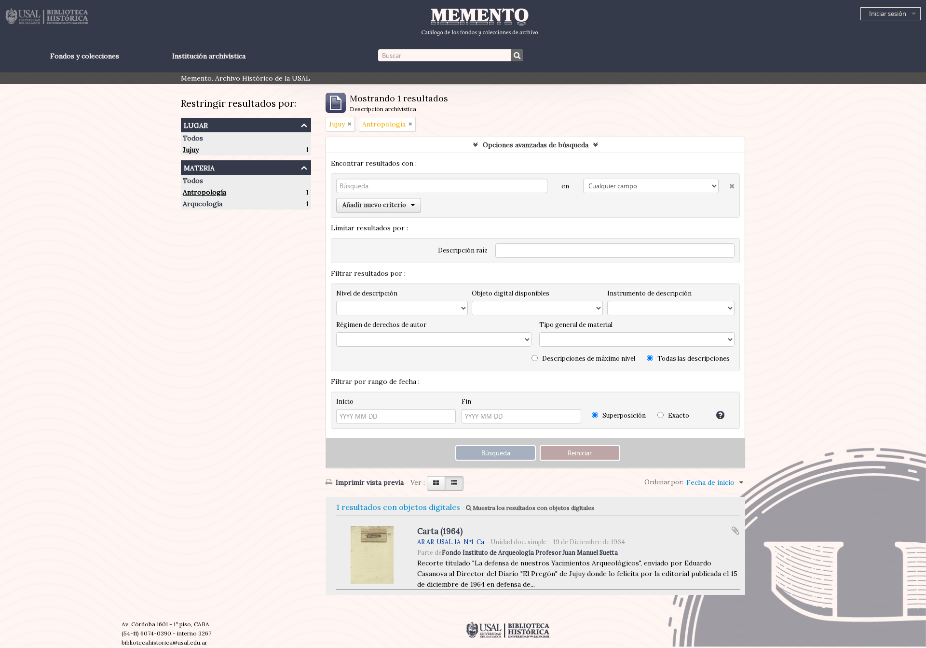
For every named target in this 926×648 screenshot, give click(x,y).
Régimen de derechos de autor (381, 325)
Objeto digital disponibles (510, 293)
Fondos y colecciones (84, 56)
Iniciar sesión (887, 13)
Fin (466, 401)
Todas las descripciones (693, 358)
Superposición (623, 415)
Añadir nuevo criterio (374, 205)
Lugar (196, 124)
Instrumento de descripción (649, 293)
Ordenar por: (663, 482)
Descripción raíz (463, 250)
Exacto (678, 415)
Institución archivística (208, 56)
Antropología (204, 192)
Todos (193, 138)
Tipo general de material (576, 325)
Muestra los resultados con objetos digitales (532, 507)
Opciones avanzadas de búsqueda (535, 145)
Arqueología (202, 203)
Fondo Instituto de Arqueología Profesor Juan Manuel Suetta (530, 552)
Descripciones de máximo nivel (588, 358)
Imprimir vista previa (369, 482)
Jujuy (191, 149)
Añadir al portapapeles (735, 530)
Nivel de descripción (366, 293)
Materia (199, 167)
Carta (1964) (440, 531)
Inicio (345, 401)
